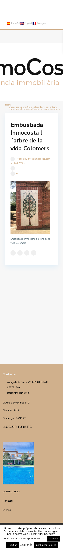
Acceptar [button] (53, 538)
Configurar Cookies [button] (46, 545)
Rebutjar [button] (12, 545)
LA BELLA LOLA (11, 491)
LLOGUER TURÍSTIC (17, 427)
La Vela (7, 510)
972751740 (13, 387)
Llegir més (25, 545)
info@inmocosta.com (18, 392)
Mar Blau (8, 500)
